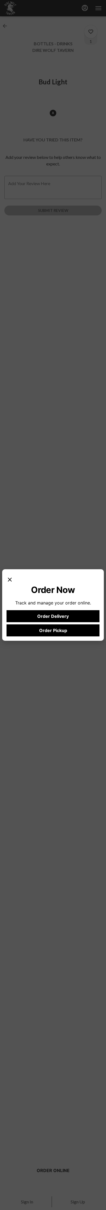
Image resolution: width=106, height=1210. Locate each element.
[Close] (9, 579)
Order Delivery (53, 616)
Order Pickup (53, 630)
